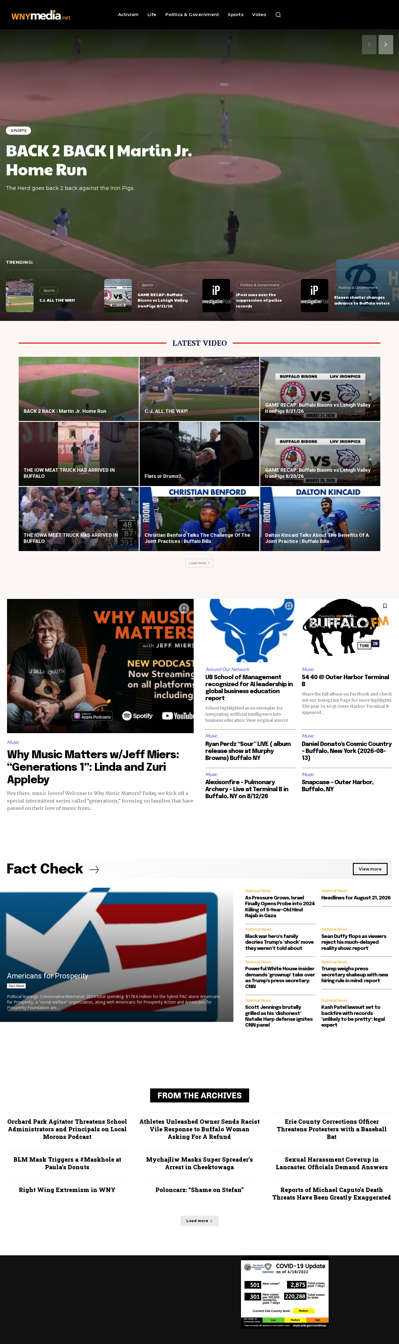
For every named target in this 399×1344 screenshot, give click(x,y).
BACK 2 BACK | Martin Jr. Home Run (99, 159)
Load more (197, 563)
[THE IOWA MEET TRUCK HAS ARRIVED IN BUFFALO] (79, 524)
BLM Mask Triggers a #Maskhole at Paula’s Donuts (67, 1163)
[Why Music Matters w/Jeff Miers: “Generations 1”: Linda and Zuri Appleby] (100, 666)
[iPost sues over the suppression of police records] (216, 295)
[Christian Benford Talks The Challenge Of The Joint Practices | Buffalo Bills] (200, 524)
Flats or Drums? (163, 476)
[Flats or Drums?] (200, 459)
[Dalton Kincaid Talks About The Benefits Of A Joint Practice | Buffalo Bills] (320, 524)
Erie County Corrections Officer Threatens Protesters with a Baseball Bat (332, 1129)
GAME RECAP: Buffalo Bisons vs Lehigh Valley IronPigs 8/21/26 (163, 300)
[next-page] (386, 44)
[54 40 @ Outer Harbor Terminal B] (347, 630)
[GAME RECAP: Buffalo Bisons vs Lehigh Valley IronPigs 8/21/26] (118, 295)
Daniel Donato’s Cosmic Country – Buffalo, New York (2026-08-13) (347, 751)
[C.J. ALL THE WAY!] (20, 295)
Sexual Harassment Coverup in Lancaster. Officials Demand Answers (332, 1163)
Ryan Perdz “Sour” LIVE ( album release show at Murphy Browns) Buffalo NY (248, 751)
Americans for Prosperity (47, 976)
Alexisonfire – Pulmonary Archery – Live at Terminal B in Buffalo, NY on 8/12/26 (246, 790)
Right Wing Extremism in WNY (67, 1189)
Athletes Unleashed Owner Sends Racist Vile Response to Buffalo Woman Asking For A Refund (199, 1129)
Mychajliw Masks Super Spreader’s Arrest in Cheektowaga (199, 1163)
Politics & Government (259, 285)
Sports (18, 130)
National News (258, 890)
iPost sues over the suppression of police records (259, 300)
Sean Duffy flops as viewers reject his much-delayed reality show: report (353, 942)
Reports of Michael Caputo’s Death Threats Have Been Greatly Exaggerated (331, 1193)
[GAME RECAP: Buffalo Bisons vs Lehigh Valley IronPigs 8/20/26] (320, 459)
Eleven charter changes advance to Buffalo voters (362, 300)
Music (13, 742)
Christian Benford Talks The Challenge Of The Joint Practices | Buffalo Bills (197, 538)
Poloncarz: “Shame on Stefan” (199, 1189)
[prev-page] (369, 44)
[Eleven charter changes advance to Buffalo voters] (315, 295)
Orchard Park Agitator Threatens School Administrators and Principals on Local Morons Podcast (67, 1129)
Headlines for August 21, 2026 (356, 898)
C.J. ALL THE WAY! (57, 300)
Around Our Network (227, 669)
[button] (278, 14)
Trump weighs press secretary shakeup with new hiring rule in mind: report (354, 975)
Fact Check (16, 986)
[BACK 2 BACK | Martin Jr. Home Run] (79, 394)
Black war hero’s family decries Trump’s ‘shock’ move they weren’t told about (279, 942)
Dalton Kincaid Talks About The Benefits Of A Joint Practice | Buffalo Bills (317, 538)
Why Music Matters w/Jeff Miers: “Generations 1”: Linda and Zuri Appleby (93, 768)
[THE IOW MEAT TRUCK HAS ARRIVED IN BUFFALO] (79, 459)
